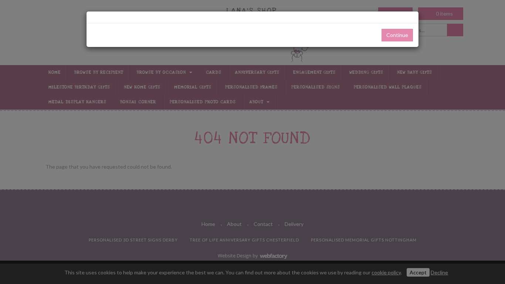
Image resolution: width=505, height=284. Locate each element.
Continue (397, 35)
